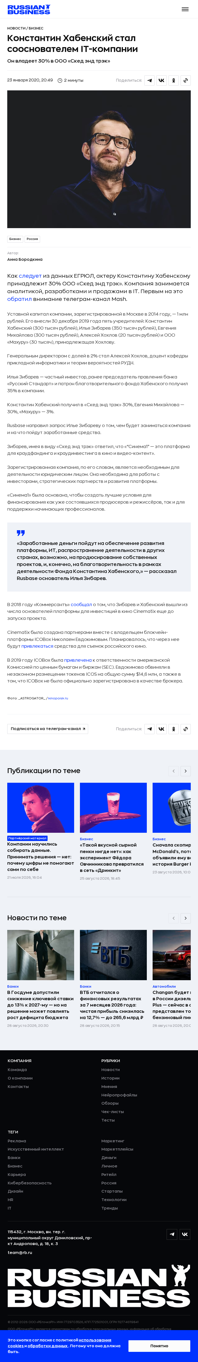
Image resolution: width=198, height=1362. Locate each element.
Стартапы (112, 1191)
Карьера (17, 1175)
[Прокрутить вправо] (186, 771)
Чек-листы (112, 1112)
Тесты (108, 1120)
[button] (185, 9)
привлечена (78, 660)
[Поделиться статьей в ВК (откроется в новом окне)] (161, 80)
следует (31, 276)
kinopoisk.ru (58, 698)
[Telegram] (172, 1234)
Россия (32, 239)
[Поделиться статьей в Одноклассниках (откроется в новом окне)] (174, 80)
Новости (16, 28)
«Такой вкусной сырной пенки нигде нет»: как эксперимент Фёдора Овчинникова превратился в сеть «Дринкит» (112, 857)
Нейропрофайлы (119, 1095)
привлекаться (37, 646)
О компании (20, 1078)
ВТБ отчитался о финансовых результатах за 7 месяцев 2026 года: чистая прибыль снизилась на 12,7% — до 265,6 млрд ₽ (112, 1005)
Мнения (109, 1087)
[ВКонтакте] (185, 1234)
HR (10, 1200)
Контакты (18, 1087)
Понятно (159, 1346)
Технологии (114, 1200)
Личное (109, 1166)
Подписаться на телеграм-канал (46, 729)
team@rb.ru (20, 1253)
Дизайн (15, 1191)
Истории (110, 1078)
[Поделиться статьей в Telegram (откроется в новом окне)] (149, 80)
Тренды (109, 1208)
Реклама (17, 1141)
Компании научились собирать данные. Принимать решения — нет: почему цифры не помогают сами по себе (40, 856)
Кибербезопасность (29, 1183)
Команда (17, 1070)
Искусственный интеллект (36, 1149)
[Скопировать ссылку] (186, 80)
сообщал (81, 604)
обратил (20, 299)
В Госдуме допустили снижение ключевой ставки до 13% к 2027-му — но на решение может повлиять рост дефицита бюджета (40, 1005)
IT (9, 1208)
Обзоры (110, 1103)
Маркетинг (112, 1141)
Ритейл (108, 1175)
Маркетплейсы (117, 1149)
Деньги (108, 1158)
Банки (14, 1158)
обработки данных (48, 1346)
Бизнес (36, 28)
